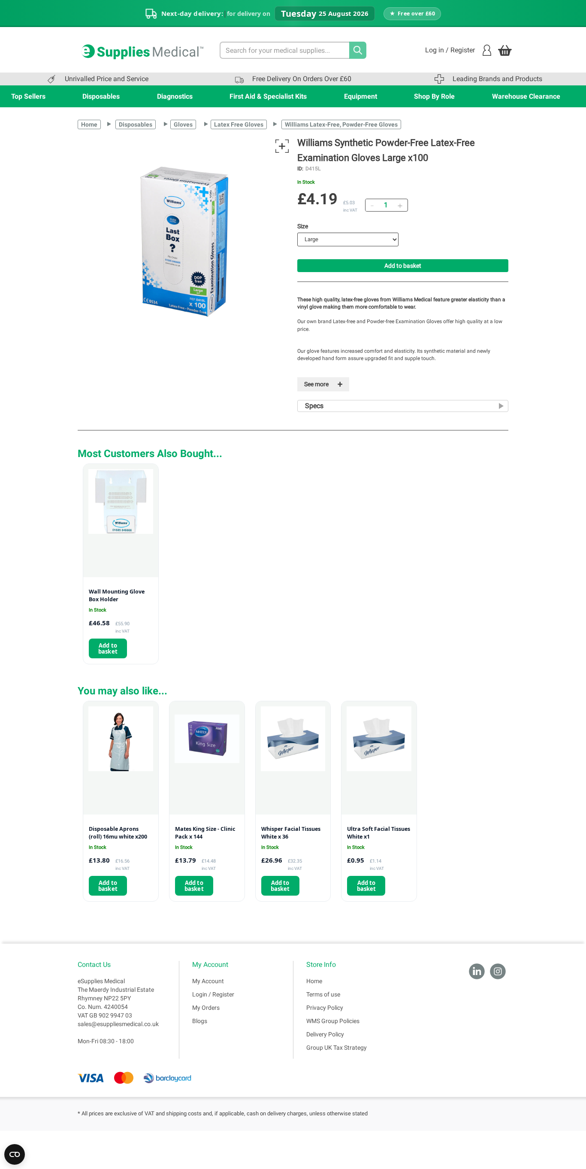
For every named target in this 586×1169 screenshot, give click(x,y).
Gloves (183, 124)
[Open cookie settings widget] (14, 1154)
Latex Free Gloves (238, 124)
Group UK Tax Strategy (336, 1047)
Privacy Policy (324, 1007)
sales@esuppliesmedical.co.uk (118, 1024)
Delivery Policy (325, 1034)
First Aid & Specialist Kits (268, 96)
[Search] (357, 50)
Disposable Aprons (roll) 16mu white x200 (118, 832)
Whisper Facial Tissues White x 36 (290, 832)
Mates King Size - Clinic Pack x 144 (205, 832)
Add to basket (402, 265)
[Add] (399, 205)
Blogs (199, 1021)
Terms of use (323, 994)
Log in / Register (450, 50)
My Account (208, 981)
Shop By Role (434, 96)
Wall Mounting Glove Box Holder (117, 595)
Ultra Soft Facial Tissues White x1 (378, 832)
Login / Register (213, 994)
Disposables (101, 96)
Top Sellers (28, 96)
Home (89, 124)
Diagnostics (175, 96)
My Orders (206, 1007)
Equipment (360, 96)
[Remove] (371, 205)
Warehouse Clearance (526, 96)
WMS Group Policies (332, 1021)
